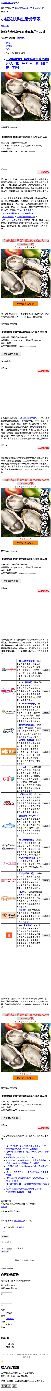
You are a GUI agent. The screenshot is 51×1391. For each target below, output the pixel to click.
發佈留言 (5, 1251)
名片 (8, 49)
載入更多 (5, 1236)
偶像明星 (20, 1227)
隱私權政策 (44, 1354)
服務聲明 (26, 1357)
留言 (22, 1221)
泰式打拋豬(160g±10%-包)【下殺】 (21, 1157)
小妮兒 (4, 1207)
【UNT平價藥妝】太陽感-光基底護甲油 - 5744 (26, 1146)
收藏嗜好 (21, 38)
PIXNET (11, 1354)
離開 (14, 1386)
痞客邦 (17, 1221)
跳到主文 (5, 26)
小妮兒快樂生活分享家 (21, 19)
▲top (3, 1232)
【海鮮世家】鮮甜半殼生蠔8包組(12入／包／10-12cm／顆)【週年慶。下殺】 (27, 63)
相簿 (8, 43)
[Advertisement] (25, 394)
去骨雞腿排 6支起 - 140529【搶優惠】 (22, 1149)
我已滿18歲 (6, 1386)
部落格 (9, 46)
